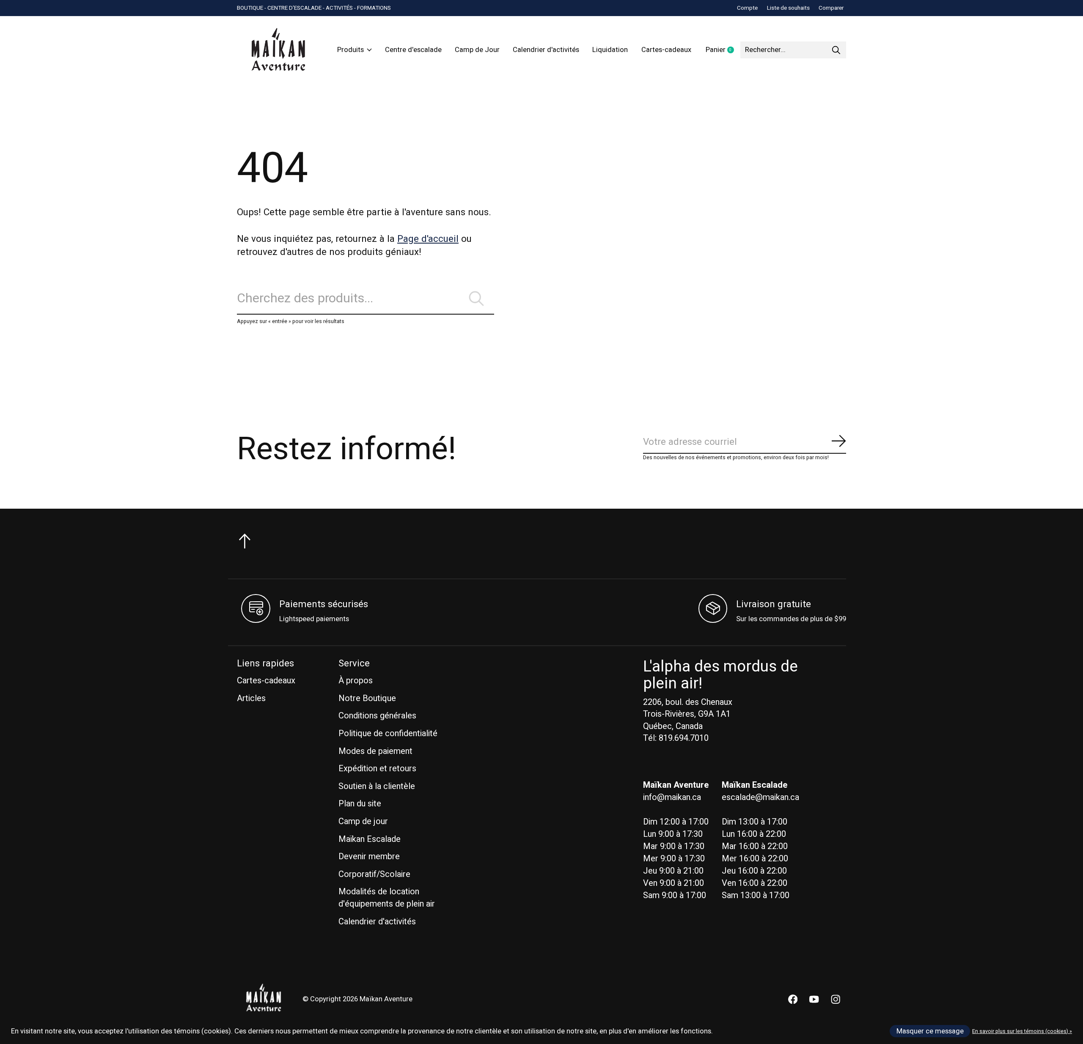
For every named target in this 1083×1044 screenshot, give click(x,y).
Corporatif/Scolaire (374, 874)
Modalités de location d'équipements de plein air (386, 897)
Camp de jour (363, 821)
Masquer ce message (930, 1031)
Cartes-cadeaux (666, 50)
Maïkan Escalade (369, 839)
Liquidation (610, 50)
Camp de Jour (477, 50)
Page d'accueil (428, 239)
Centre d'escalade (413, 50)
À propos (355, 680)
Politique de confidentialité (387, 733)
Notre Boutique (367, 698)
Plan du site (359, 803)
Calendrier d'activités (546, 50)
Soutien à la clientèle (376, 786)
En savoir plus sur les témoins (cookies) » (1022, 1031)
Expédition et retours (377, 768)
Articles (251, 698)
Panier (723, 50)
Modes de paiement (375, 751)
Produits (350, 50)
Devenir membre (369, 856)
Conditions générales (377, 716)
